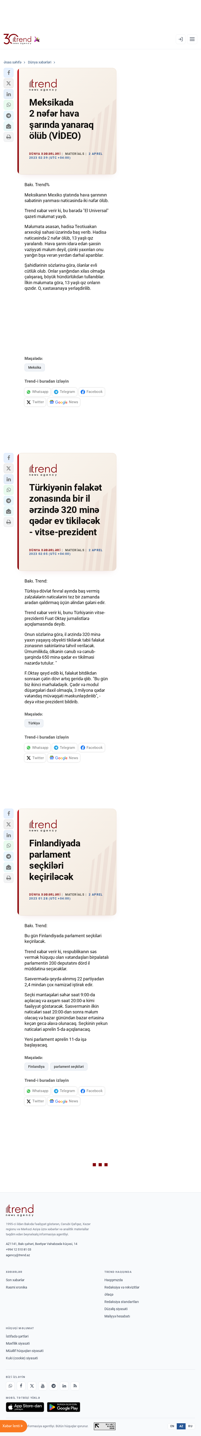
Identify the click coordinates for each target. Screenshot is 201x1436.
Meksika (34, 367)
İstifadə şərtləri (17, 1336)
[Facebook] (21, 1386)
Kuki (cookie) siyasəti (22, 1358)
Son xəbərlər (15, 1280)
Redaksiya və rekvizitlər (121, 1287)
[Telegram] (53, 1386)
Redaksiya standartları (121, 1302)
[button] (8, 72)
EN (172, 1426)
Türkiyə (34, 723)
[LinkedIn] (64, 1386)
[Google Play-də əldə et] (63, 1407)
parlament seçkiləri (69, 1067)
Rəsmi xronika (16, 1287)
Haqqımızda (113, 1280)
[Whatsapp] (10, 1386)
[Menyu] (192, 39)
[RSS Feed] (75, 1386)
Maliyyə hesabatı (117, 1316)
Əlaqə (108, 1294)
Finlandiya (36, 1067)
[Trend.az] (22, 39)
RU (190, 1426)
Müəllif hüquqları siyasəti (24, 1351)
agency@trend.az (18, 1255)
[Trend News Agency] (19, 1210)
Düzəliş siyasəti (115, 1309)
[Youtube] (42, 1386)
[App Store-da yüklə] (25, 1407)
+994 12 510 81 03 (18, 1249)
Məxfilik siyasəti (18, 1343)
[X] (31, 1386)
